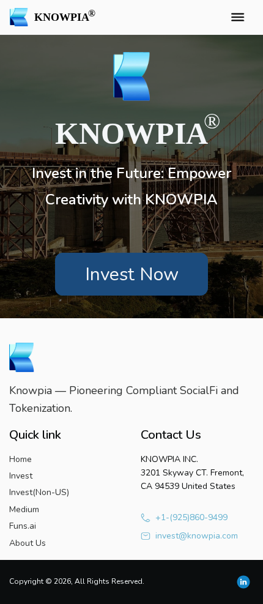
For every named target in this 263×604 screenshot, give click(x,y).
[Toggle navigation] (237, 17)
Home (20, 459)
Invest (20, 476)
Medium (24, 509)
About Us (27, 543)
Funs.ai (22, 526)
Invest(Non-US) (39, 492)
